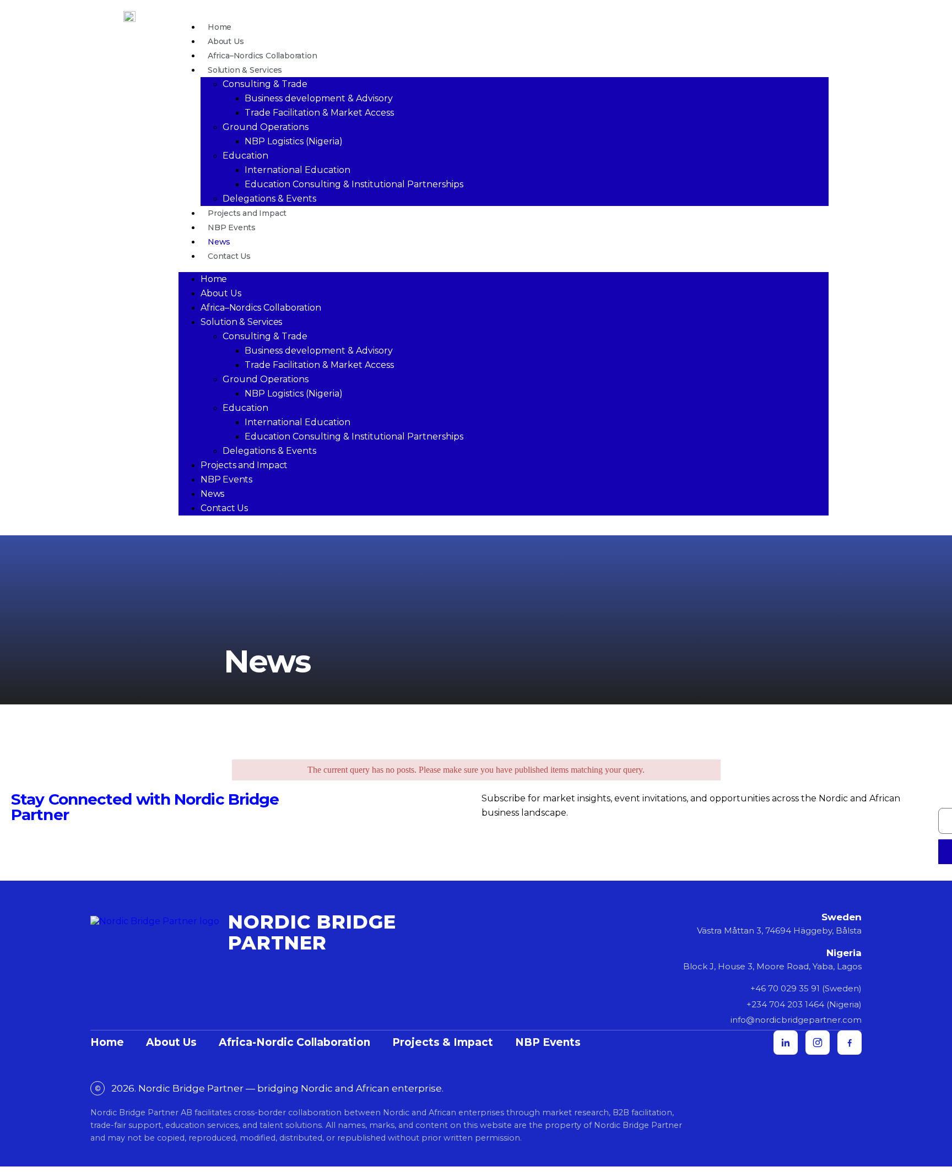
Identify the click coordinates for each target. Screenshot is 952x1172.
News (219, 242)
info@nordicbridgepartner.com (796, 1019)
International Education (297, 170)
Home (219, 27)
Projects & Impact (442, 1042)
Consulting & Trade (265, 84)
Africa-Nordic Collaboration (294, 1042)
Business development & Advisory (319, 98)
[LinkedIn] (786, 1042)
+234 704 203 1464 (785, 1004)
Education (245, 155)
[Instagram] (817, 1042)
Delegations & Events (269, 198)
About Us (226, 41)
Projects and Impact (247, 213)
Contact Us (229, 256)
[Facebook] (849, 1042)
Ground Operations (266, 127)
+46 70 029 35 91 (785, 988)
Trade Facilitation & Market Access (319, 112)
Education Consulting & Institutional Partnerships (354, 184)
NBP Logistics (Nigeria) (294, 141)
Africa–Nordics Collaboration (262, 56)
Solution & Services (245, 70)
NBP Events (232, 227)
